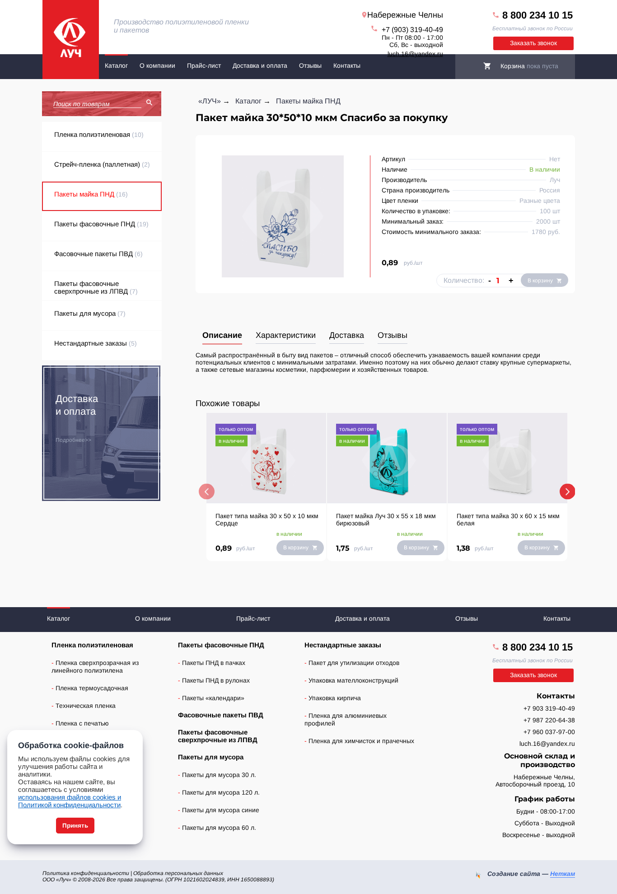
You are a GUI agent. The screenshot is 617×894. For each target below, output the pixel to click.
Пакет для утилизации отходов (353, 662)
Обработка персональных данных (178, 873)
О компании (157, 65)
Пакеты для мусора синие (220, 810)
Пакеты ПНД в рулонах (216, 680)
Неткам (562, 873)
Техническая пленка (86, 705)
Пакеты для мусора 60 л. (219, 827)
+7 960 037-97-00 (549, 731)
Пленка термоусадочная (92, 688)
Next (567, 492)
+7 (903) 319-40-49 (412, 29)
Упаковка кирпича (334, 698)
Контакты (346, 65)
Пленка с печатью (82, 723)
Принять (75, 825)
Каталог (116, 65)
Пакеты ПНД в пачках (213, 662)
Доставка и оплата (260, 65)
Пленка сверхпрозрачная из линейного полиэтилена (95, 666)
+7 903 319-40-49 (549, 708)
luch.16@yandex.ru (415, 53)
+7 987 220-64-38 (549, 720)
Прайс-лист (204, 65)
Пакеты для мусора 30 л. (219, 774)
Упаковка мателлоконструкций (353, 680)
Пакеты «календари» (213, 698)
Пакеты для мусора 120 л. (221, 792)
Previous (207, 492)
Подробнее (70, 440)
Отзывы (310, 65)
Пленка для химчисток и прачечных (361, 740)
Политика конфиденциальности (85, 873)
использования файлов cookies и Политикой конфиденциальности (69, 801)
